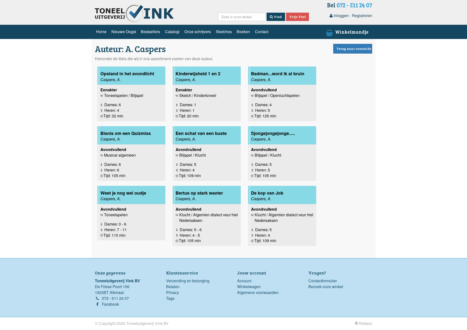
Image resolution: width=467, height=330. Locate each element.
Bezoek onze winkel (325, 286)
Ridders (365, 323)
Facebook (110, 304)
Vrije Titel (297, 16)
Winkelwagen (249, 286)
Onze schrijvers (197, 31)
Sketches (224, 31)
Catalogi (172, 31)
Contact (261, 31)
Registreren (362, 15)
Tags (170, 298)
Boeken (243, 31)
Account (244, 280)
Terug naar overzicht (353, 48)
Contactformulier (322, 280)
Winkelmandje (351, 31)
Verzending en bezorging (187, 280)
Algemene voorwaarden (257, 292)
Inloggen (341, 15)
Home (101, 31)
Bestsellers (150, 31)
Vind (277, 16)
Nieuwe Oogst (123, 31)
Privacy (172, 292)
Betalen (173, 286)
